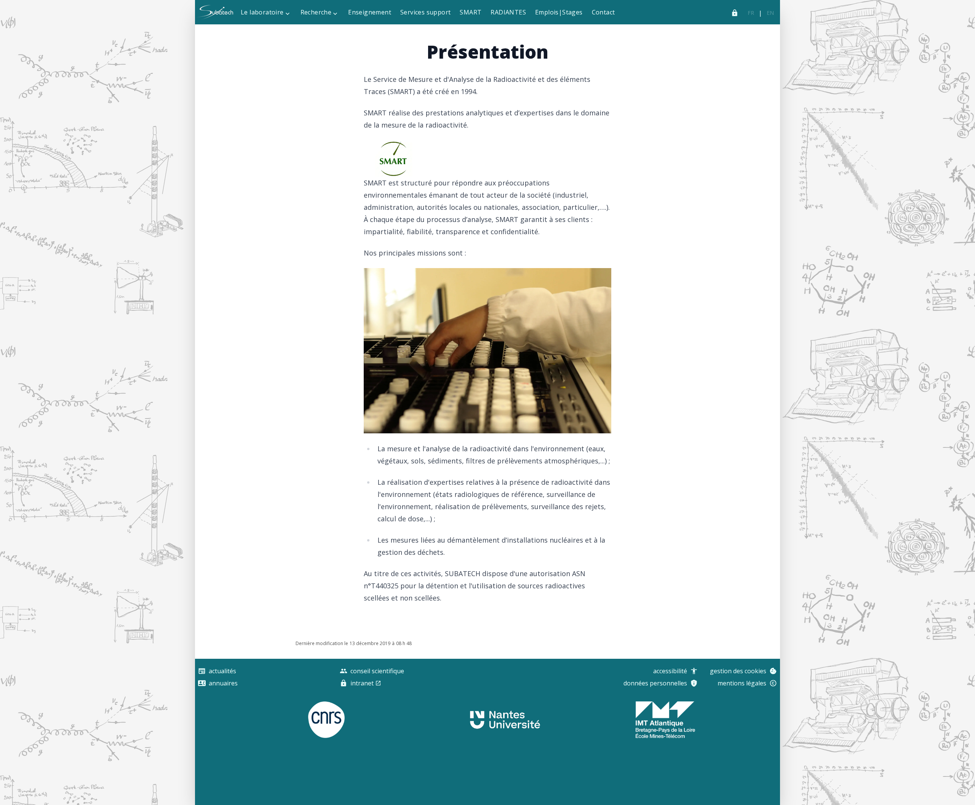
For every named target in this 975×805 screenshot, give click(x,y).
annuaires (223, 683)
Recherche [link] (316, 12)
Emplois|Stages (559, 12)
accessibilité (670, 671)
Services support (425, 12)
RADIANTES (508, 12)
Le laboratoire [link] (262, 12)
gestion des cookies (738, 671)
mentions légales (742, 683)
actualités (222, 671)
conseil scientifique (377, 671)
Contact (603, 12)
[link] (751, 13)
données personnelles (655, 683)
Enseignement (369, 12)
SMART (470, 12)
